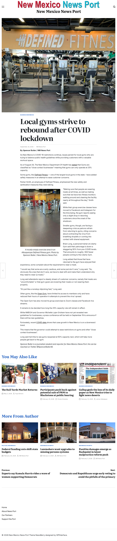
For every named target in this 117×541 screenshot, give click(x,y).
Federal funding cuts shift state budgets (20, 450)
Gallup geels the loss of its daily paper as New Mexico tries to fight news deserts (97, 392)
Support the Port (9, 519)
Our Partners (7, 515)
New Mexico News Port (58, 11)
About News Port (9, 511)
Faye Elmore (19, 393)
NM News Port (41, 147)
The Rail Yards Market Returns (19, 389)
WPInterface (61, 535)
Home (4, 507)
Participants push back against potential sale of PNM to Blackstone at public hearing (58, 392)
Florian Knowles (62, 399)
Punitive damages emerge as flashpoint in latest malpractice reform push (95, 451)
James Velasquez (101, 399)
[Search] (114, 7)
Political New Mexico (9, 445)
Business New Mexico (27, 115)
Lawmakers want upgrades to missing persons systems (57, 450)
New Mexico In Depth (46, 445)
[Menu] (3, 7)
